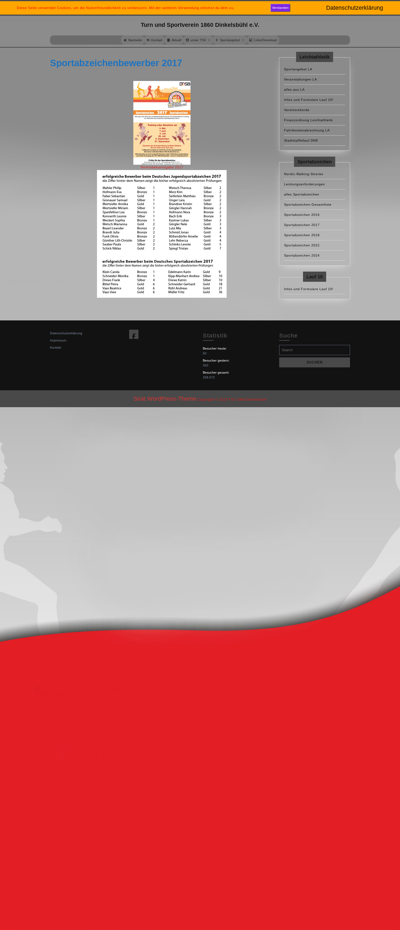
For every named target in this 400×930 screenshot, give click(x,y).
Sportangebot (230, 40)
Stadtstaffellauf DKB (301, 140)
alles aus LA (294, 89)
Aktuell (176, 40)
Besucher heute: (215, 348)
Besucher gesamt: (216, 372)
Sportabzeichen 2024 (302, 255)
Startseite (135, 40)
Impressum (58, 340)
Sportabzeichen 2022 (302, 245)
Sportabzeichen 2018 (302, 235)
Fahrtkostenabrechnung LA (307, 130)
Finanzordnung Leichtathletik (308, 120)
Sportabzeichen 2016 (302, 215)
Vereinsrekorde (296, 110)
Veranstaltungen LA (300, 79)
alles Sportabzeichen (301, 194)
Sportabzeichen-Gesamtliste (307, 204)
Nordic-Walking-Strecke (303, 174)
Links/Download (265, 40)
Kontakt (156, 40)
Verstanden (280, 7)
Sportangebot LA (298, 69)
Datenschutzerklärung (66, 333)
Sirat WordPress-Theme (165, 398)
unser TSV (198, 40)
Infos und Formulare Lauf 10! (308, 100)
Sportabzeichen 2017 (302, 225)
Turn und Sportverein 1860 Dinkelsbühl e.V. (200, 25)
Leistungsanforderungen (304, 184)
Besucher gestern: (217, 360)
